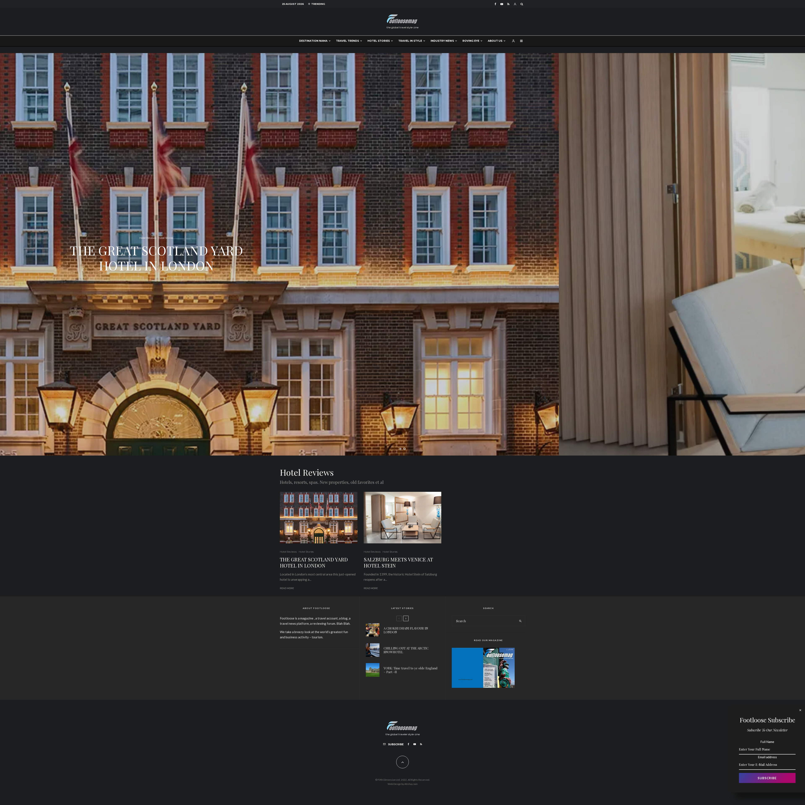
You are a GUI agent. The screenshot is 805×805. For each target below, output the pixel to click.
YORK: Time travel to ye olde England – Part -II (411, 670)
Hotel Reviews (288, 551)
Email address (767, 757)
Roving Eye (470, 40)
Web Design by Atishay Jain (403, 784)
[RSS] (508, 4)
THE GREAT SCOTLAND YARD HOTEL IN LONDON (314, 562)
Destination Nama (313, 40)
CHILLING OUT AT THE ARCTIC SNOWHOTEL (406, 650)
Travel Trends (347, 40)
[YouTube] (501, 4)
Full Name (767, 742)
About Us (495, 40)
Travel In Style (410, 40)
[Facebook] (495, 4)
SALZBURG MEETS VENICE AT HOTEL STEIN (398, 562)
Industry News (442, 40)
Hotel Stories (378, 40)
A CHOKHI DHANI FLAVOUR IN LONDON (406, 630)
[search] (520, 621)
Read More (287, 588)
